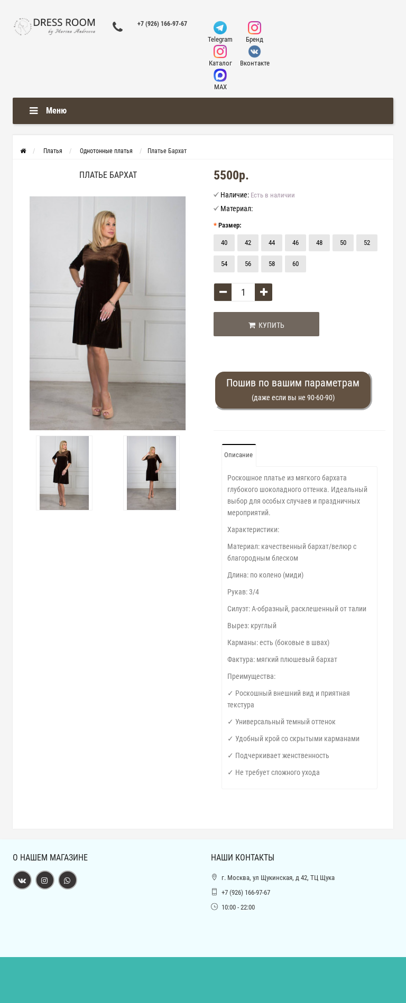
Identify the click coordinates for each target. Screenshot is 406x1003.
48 (319, 243)
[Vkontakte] (22, 880)
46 (295, 243)
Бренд (254, 39)
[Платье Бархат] (108, 313)
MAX (220, 87)
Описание (238, 455)
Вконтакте (255, 63)
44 (272, 243)
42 (248, 243)
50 (343, 243)
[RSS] (44, 880)
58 (272, 264)
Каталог (220, 63)
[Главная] (23, 151)
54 (224, 264)
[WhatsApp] (67, 880)
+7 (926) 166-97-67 (162, 23)
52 (367, 243)
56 (248, 264)
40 (224, 243)
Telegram (220, 39)
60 (295, 264)
